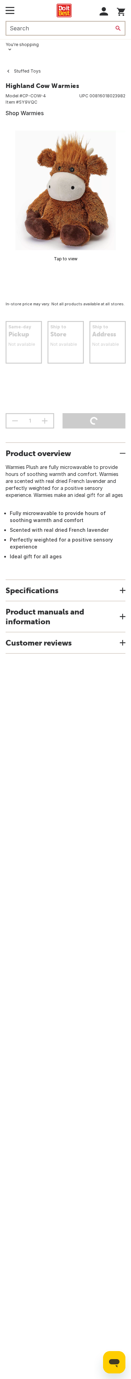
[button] (104, 11)
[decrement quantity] (15, 420)
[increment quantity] (44, 420)
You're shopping (22, 44)
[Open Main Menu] (10, 10)
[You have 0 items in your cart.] (121, 10)
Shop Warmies (25, 113)
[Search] (118, 28)
